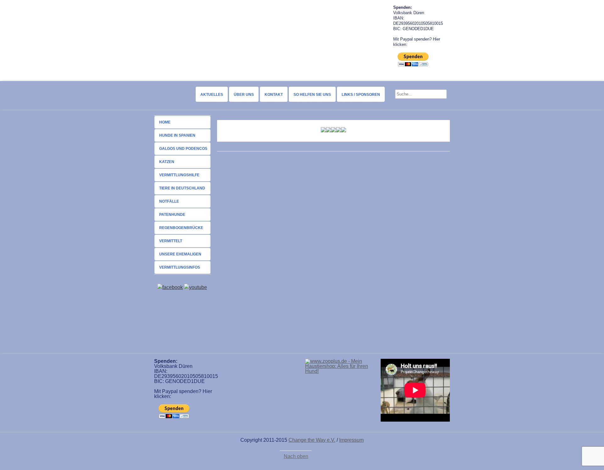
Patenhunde (172, 214)
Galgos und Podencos (183, 148)
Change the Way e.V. (311, 440)
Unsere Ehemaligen (180, 254)
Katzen (166, 162)
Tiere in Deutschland (182, 188)
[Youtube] (195, 287)
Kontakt (274, 94)
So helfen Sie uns (312, 94)
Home (165, 122)
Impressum (351, 440)
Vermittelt (170, 241)
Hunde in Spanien (177, 135)
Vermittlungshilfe (179, 175)
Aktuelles (211, 94)
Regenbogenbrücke (181, 228)
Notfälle (169, 201)
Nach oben (296, 456)
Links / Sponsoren (361, 94)
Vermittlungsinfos (179, 267)
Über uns (244, 94)
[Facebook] (170, 287)
